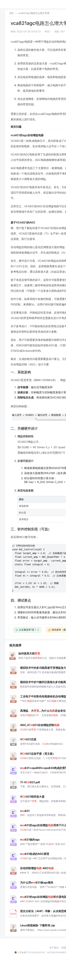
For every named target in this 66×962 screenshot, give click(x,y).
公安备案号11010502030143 (31, 952)
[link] (11, 13)
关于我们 (54, 947)
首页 (11, 13)
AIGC (47, 31)
